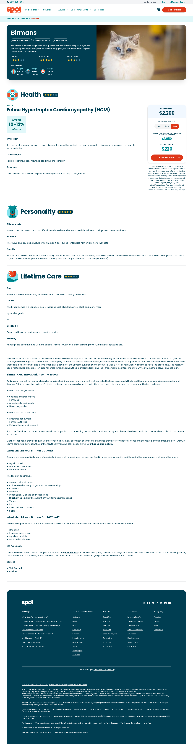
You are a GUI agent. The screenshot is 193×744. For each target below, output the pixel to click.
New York (75, 634)
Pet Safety (107, 642)
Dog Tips (106, 625)
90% (175, 126)
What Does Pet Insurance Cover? (35, 617)
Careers (157, 621)
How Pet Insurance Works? (32, 630)
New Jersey (76, 630)
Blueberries (15, 497)
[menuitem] (31, 9)
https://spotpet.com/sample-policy (123, 689)
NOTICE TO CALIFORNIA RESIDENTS (35, 685)
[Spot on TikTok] (156, 603)
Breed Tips (107, 617)
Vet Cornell (15, 568)
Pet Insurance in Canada (104, 670)
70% (159, 126)
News (156, 625)
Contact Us (158, 630)
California (76, 617)
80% (167, 126)
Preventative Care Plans (31, 642)
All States (76, 655)
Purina (13, 571)
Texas (74, 646)
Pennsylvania (77, 642)
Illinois (74, 625)
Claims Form (132, 642)
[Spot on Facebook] (148, 603)
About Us (157, 617)
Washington (77, 651)
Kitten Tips (107, 630)
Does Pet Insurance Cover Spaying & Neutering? (41, 625)
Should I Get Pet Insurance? (33, 646)
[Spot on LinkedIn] (152, 603)
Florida (75, 621)
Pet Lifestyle (107, 638)
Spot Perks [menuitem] (99, 10)
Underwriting (150, 2)
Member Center (133, 638)
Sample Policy (133, 625)
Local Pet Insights (110, 634)
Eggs (12, 510)
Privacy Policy (45, 732)
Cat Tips (106, 621)
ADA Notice (131, 634)
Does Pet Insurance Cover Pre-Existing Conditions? (42, 621)
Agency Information (135, 621)
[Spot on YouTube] (169, 603)
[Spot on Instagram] (144, 603)
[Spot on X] (161, 603)
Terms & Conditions (135, 630)
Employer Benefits (134, 617)
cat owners (71, 552)
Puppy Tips (107, 646)
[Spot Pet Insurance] (28, 603)
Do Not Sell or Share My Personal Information (70, 732)
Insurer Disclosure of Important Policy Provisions (68, 685)
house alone (99, 443)
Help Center (132, 646)
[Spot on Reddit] (165, 603)
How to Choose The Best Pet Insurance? (37, 634)
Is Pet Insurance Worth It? (32, 638)
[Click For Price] (158, 9)
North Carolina (78, 638)
